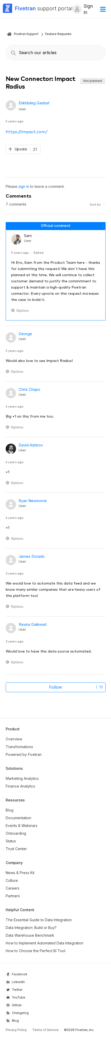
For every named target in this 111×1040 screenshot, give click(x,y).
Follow (55, 687)
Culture (12, 880)
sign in (23, 186)
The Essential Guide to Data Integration (39, 920)
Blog (9, 810)
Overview (14, 739)
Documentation (18, 818)
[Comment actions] (20, 310)
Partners (13, 896)
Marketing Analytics (22, 778)
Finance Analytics (20, 786)
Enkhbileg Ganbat (34, 102)
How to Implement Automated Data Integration (44, 943)
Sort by (95, 204)
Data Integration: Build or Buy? (31, 927)
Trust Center (16, 849)
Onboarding (16, 833)
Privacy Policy (16, 1030)
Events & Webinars (21, 825)
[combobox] (56, 52)
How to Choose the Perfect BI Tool (35, 951)
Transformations (19, 747)
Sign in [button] (88, 9)
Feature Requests (58, 34)
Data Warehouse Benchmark (30, 935)
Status (11, 841)
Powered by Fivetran (24, 754)
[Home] (38, 9)
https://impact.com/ (26, 131)
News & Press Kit (20, 872)
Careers (12, 888)
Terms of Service (45, 1030)
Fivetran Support (26, 34)
